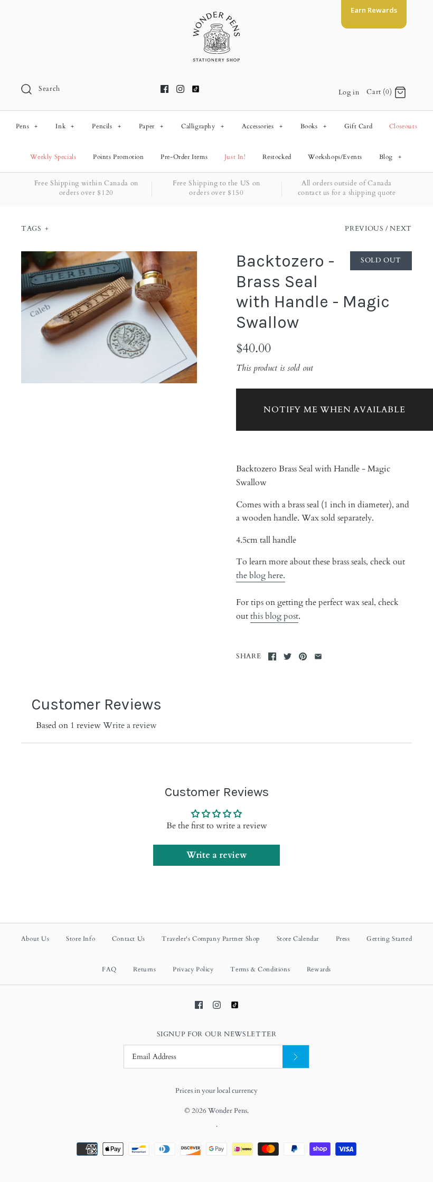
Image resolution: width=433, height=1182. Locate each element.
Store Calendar (298, 938)
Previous (364, 228)
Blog (390, 157)
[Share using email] (318, 656)
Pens (27, 126)
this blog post (274, 616)
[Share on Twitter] (287, 656)
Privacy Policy (193, 969)
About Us (35, 938)
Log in (349, 92)
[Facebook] (164, 89)
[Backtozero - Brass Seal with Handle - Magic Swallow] (109, 317)
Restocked (276, 157)
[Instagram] (180, 89)
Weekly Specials (53, 157)
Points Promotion (118, 157)
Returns (144, 969)
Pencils (106, 126)
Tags (35, 228)
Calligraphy (202, 126)
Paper (151, 126)
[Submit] (296, 1056)
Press (343, 938)
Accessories (262, 126)
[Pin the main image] (303, 656)
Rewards (319, 969)
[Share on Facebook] (272, 656)
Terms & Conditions (260, 969)
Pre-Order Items (184, 157)
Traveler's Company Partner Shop (211, 938)
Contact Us (128, 938)
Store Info (80, 938)
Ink (64, 126)
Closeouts (403, 126)
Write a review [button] (216, 855)
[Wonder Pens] (216, 17)
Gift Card (358, 126)
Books (313, 126)
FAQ (109, 969)
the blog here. (260, 575)
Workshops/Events (335, 157)
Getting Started (389, 938)
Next (401, 228)
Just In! (235, 157)
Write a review (130, 725)
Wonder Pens (227, 1110)
